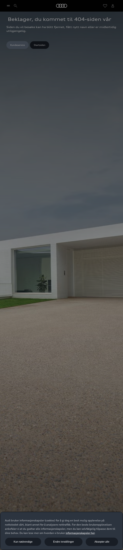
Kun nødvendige (23, 541)
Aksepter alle (101, 541)
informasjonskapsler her (80, 533)
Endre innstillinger (63, 541)
